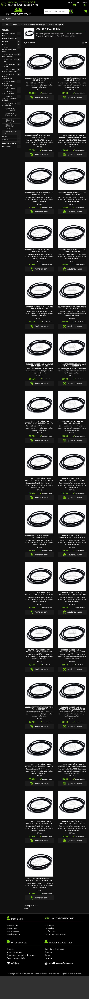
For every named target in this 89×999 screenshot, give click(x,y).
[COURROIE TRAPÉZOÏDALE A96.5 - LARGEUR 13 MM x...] (72, 748)
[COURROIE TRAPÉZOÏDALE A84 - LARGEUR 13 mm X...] (72, 633)
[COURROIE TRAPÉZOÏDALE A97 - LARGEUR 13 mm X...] (39, 805)
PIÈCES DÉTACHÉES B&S (9, 38)
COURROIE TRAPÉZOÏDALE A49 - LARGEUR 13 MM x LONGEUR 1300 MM (39, 479)
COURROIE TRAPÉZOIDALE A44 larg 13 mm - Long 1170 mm (72, 422)
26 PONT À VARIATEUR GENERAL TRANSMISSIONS (9, 83)
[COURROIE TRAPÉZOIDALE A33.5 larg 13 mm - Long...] (72, 233)
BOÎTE (4, 44)
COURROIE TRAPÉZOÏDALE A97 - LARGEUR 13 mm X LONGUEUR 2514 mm (39, 823)
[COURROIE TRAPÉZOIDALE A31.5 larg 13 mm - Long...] (72, 176)
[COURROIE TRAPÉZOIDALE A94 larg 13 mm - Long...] (39, 691)
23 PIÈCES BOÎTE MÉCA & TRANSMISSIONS (8, 76)
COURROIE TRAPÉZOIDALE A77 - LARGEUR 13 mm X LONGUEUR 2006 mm (39, 652)
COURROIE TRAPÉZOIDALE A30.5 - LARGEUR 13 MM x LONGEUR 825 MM (72, 136)
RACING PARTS (6, 146)
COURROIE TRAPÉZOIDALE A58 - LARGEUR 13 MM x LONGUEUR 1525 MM (72, 537)
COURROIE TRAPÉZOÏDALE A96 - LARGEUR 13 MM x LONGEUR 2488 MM (39, 765)
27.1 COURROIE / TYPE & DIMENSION (9, 104)
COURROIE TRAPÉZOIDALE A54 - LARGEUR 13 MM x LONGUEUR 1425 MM (72, 480)
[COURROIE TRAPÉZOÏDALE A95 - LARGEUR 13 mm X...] (72, 691)
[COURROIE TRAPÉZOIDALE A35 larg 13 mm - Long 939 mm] (72, 290)
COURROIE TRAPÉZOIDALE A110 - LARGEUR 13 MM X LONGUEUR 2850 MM (39, 880)
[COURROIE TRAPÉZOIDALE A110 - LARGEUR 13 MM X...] (39, 862)
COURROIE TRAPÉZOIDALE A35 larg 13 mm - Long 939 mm (72, 308)
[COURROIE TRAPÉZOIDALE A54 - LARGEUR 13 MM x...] (72, 462)
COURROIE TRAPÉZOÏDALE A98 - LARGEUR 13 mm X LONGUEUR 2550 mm (72, 823)
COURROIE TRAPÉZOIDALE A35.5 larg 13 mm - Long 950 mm (39, 365)
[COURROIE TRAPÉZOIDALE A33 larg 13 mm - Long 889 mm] (39, 233)
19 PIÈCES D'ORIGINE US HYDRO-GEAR (9, 55)
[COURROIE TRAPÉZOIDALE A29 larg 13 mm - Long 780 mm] (39, 62)
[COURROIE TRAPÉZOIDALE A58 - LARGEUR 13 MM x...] (72, 519)
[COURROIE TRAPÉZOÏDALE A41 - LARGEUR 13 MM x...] (39, 405)
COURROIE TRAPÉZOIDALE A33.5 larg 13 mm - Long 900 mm (72, 250)
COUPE (4, 137)
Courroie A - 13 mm (11, 133)
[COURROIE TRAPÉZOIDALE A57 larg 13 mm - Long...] (39, 519)
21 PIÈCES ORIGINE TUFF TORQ (8, 65)
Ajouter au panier (41, 97)
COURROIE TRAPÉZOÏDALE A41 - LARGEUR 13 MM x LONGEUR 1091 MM (39, 422)
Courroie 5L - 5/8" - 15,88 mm (10, 121)
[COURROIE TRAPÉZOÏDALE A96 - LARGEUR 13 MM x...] (39, 748)
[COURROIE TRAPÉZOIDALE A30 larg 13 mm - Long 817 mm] (39, 119)
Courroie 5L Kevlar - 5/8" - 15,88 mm (9, 127)
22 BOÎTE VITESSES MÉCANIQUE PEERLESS (9, 70)
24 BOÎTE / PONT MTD (10, 88)
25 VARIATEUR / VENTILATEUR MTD (8, 92)
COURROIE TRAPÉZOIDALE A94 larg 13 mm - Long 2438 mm (39, 708)
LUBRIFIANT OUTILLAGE (9, 143)
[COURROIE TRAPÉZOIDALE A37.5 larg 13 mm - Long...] (72, 348)
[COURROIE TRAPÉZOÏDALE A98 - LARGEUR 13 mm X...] (72, 805)
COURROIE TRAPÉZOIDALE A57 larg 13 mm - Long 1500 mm (39, 536)
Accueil (5, 30)
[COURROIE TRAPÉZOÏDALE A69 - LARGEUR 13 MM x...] (72, 576)
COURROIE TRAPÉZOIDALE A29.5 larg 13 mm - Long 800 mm (72, 79)
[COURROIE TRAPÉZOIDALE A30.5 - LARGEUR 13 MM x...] (72, 119)
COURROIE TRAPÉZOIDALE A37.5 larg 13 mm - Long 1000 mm (72, 365)
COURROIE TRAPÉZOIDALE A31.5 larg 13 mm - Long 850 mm (72, 193)
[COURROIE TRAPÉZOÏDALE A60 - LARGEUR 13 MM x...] (39, 576)
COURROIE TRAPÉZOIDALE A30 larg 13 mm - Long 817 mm (39, 136)
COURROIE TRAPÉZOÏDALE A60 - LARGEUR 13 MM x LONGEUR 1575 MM (39, 593)
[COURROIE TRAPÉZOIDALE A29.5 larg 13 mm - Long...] (72, 62)
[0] (86, 11)
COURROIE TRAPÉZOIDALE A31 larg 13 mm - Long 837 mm (39, 193)
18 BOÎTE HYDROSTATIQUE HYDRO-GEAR (10, 50)
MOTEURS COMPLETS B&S (9, 34)
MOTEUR (5, 41)
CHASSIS (5, 140)
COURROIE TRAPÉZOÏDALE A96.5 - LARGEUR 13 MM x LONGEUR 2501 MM (72, 765)
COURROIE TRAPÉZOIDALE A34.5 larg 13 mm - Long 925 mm (39, 308)
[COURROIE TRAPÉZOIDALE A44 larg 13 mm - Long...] (72, 405)
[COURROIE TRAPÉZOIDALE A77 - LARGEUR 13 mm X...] (39, 633)
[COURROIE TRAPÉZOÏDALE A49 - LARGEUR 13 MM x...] (39, 462)
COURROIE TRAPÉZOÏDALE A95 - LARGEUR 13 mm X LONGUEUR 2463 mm (72, 709)
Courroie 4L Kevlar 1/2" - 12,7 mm (11, 115)
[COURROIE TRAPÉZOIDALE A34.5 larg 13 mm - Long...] (39, 290)
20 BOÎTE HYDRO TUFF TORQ (9, 60)
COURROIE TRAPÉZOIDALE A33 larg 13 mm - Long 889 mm (39, 250)
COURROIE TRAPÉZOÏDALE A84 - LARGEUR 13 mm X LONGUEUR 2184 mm (72, 652)
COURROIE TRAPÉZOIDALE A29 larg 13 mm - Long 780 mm (39, 79)
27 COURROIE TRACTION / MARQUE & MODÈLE (9, 98)
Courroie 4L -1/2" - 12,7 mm (10, 109)
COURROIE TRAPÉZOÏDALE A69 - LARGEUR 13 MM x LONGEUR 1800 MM (72, 593)
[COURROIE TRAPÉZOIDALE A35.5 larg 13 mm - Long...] (39, 348)
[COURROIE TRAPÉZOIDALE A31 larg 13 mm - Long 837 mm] (39, 176)
